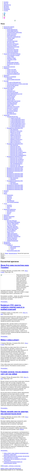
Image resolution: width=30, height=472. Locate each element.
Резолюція (13, 247)
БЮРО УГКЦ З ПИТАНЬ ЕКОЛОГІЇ (11, 468)
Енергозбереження (12, 29)
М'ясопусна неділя (15, 132)
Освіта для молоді (12, 71)
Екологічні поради (9, 88)
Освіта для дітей (11, 69)
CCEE (8, 61)
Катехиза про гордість (16, 158)
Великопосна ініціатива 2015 (15, 168)
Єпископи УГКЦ (11, 59)
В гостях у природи (12, 109)
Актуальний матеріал (13, 202)
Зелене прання (11, 96)
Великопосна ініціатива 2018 (15, 173)
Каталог (9, 212)
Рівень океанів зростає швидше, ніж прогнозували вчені (15, 412)
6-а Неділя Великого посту (17, 126)
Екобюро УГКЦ (11, 58)
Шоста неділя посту (15, 142)
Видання (6, 6)
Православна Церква (12, 62)
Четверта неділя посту (16, 139)
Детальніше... (4, 301)
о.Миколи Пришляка (12, 228)
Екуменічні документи (13, 63)
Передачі (9, 198)
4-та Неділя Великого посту (17, 123)
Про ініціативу (14, 129)
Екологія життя (8, 28)
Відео (5, 193)
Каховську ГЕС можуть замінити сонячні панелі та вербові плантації (12, 307)
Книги (9, 213)
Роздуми (6, 81)
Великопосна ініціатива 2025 (15, 188)
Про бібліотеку (11, 210)
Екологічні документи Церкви (12, 54)
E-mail (2, 272)
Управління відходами (13, 46)
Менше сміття (11, 99)
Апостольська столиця (13, 55)
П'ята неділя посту (15, 141)
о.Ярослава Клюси (12, 233)
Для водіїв (10, 89)
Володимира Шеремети (13, 222)
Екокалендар (7, 4)
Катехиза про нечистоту (16, 160)
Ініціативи (7, 115)
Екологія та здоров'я (12, 108)
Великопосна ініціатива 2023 (15, 185)
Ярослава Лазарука (12, 226)
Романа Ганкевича (12, 237)
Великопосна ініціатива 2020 (15, 176)
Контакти (6, 7)
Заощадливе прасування (13, 101)
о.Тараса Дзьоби (11, 225)
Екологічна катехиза (9, 66)
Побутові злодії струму (13, 106)
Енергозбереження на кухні (14, 93)
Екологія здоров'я (12, 45)
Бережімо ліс (10, 112)
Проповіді (6, 75)
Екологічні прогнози (12, 49)
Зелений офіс (10, 98)
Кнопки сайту (8, 218)
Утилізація (10, 39)
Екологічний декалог (13, 85)
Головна (6, 2)
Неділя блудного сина (16, 131)
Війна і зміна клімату (10, 340)
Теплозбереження (12, 103)
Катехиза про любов (15, 149)
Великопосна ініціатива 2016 (15, 169)
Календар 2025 (11, 86)
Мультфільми (10, 200)
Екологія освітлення (12, 92)
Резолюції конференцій (13, 73)
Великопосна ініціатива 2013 (15, 143)
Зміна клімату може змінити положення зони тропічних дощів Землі (16, 454)
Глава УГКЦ (10, 56)
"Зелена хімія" (11, 38)
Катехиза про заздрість (16, 162)
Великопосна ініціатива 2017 (15, 170)
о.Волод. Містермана (12, 223)
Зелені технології (11, 34)
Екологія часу (10, 48)
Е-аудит (6, 10)
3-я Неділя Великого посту (17, 122)
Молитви (9, 78)
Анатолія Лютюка (12, 239)
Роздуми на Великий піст (14, 82)
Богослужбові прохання (13, 79)
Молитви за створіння (10, 76)
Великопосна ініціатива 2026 (15, 189)
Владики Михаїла (12, 220)
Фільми (9, 199)
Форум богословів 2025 (13, 250)
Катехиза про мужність (16, 153)
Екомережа (7, 9)
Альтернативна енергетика (14, 32)
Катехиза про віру (15, 146)
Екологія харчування (12, 44)
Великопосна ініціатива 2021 (15, 180)
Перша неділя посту (15, 135)
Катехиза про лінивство (16, 166)
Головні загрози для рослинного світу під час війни (14, 373)
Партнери (6, 215)
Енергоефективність (12, 31)
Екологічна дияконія (12, 51)
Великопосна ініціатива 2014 (15, 156)
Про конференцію (15, 246)
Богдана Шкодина (12, 229)
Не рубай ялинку (11, 113)
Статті (5, 192)
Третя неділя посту (15, 138)
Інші (8, 65)
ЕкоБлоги (6, 219)
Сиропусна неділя (15, 133)
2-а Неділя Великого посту (17, 121)
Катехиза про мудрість (16, 150)
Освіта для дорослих (12, 72)
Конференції (7, 243)
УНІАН (22, 429)
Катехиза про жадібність (17, 159)
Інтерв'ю (6, 190)
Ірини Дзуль (10, 232)
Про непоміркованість (16, 163)
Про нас (6, 3)
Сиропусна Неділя (15, 118)
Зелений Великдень (12, 116)
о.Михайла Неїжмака (13, 235)
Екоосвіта (6, 68)
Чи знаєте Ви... (11, 42)
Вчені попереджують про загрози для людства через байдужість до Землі (16, 456)
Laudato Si (10, 245)
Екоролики (10, 195)
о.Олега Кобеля (11, 230)
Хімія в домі (10, 105)
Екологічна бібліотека (10, 209)
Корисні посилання (9, 216)
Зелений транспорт (12, 41)
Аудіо (5, 203)
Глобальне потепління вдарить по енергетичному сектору (13, 462)
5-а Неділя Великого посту (17, 125)
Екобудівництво (11, 35)
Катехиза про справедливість (18, 152)
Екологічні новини (9, 26)
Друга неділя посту (15, 136)
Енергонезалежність (12, 52)
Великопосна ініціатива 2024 (15, 186)
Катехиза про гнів (15, 165)
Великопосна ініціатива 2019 (15, 175)
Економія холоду (11, 95)
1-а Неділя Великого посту (17, 119)
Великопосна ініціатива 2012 (15, 128)
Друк (26, 270)
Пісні (8, 208)
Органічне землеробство (13, 36)
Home (6, 253)
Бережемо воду (11, 91)
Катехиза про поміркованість (18, 155)
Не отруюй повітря (12, 111)
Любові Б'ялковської (12, 240)
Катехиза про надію (15, 148)
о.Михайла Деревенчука (13, 236)
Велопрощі (10, 172)
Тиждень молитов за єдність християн (17, 83)
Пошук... (3, 254)
